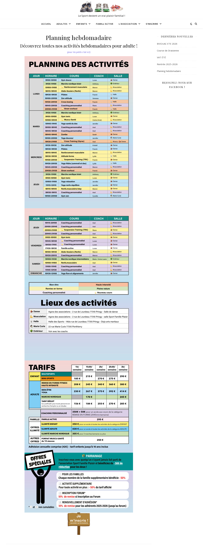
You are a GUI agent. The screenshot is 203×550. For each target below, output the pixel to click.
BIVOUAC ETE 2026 (167, 43)
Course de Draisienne (168, 50)
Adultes (61, 23)
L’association (128, 23)
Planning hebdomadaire (169, 71)
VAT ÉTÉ (161, 57)
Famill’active (104, 23)
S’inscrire (152, 23)
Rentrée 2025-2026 (167, 64)
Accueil (46, 23)
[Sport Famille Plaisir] (101, 7)
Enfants (81, 23)
